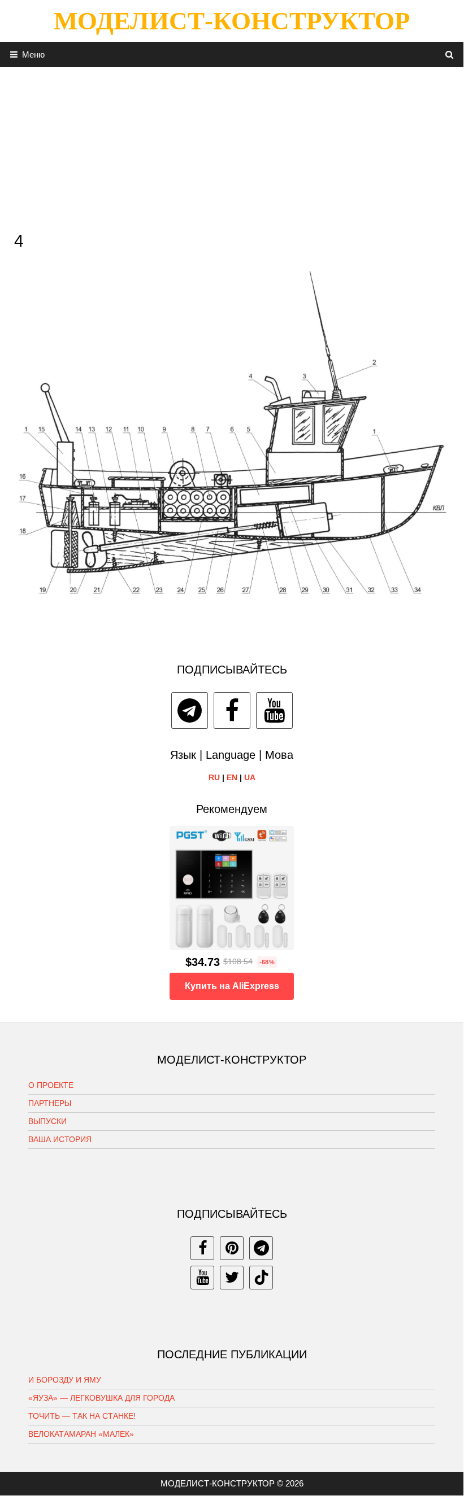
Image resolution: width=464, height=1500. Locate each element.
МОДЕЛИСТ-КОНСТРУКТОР (232, 21)
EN (232, 777)
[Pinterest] (232, 1248)
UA (249, 777)
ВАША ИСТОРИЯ (60, 1139)
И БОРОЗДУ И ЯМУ (64, 1379)
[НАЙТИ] (449, 54)
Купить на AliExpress (232, 986)
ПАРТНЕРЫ (49, 1103)
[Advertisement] (231, 146)
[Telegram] (189, 710)
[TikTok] (261, 1277)
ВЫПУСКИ (47, 1121)
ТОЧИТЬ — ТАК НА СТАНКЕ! (82, 1415)
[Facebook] (232, 710)
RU (214, 777)
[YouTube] (274, 710)
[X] (232, 1277)
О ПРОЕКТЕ (50, 1085)
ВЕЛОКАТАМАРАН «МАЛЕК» (81, 1433)
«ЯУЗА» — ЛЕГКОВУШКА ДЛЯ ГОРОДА (101, 1397)
